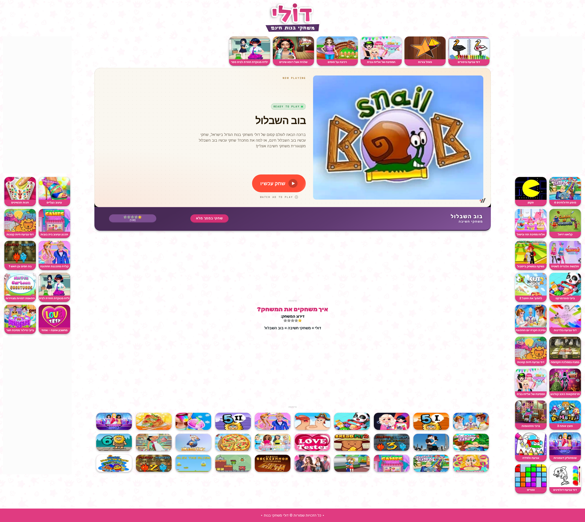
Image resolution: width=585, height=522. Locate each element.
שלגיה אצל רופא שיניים (293, 62)
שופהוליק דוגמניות (565, 458)
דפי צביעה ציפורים (469, 62)
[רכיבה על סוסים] (337, 58)
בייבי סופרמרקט (565, 298)
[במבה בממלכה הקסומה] (565, 358)
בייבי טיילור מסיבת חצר (20, 330)
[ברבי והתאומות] (531, 422)
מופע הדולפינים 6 (565, 202)
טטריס (531, 489)
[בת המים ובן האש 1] (20, 262)
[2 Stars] (136, 217)
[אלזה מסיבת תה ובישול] (531, 230)
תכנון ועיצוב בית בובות (54, 234)
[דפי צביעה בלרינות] (565, 326)
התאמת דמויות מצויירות (20, 298)
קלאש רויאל (565, 234)
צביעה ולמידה (530, 458)
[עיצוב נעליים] (54, 198)
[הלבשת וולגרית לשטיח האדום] (565, 262)
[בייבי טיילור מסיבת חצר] (20, 326)
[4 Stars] (129, 217)
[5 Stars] (125, 217)
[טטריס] (531, 486)
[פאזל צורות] (425, 58)
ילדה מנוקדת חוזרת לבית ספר (249, 62)
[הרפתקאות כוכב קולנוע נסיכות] (565, 390)
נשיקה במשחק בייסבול (530, 266)
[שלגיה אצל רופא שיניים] (293, 58)
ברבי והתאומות (530, 426)
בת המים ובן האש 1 (20, 266)
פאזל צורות (425, 62)
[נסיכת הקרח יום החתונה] (531, 326)
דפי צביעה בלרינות (565, 330)
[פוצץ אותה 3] (565, 422)
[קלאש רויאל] (565, 230)
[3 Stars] (132, 217)
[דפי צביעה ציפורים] (468, 58)
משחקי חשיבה (471, 221)
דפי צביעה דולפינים (565, 489)
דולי (318, 328)
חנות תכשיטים (20, 202)
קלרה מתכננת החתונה (54, 266)
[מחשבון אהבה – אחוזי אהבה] (54, 326)
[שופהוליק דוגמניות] (565, 454)
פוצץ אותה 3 (565, 426)
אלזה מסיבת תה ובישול (531, 234)
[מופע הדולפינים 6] (565, 198)
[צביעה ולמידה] (531, 454)
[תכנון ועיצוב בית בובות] (54, 230)
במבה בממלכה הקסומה (565, 362)
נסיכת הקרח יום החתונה (531, 330)
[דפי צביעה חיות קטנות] (531, 358)
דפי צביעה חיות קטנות (530, 362)
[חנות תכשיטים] (20, 198)
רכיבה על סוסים (337, 62)
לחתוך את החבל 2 (530, 298)
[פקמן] (531, 198)
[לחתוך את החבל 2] (531, 294)
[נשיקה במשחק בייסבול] (531, 262)
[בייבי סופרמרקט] (565, 294)
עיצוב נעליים (54, 202)
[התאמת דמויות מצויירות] (20, 294)
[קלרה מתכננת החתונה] (54, 262)
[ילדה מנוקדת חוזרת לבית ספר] (249, 58)
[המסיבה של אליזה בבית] (531, 390)
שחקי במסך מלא (209, 218)
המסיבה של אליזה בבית (531, 394)
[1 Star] (140, 217)
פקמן (531, 202)
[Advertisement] (548, 104)
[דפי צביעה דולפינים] (565, 486)
